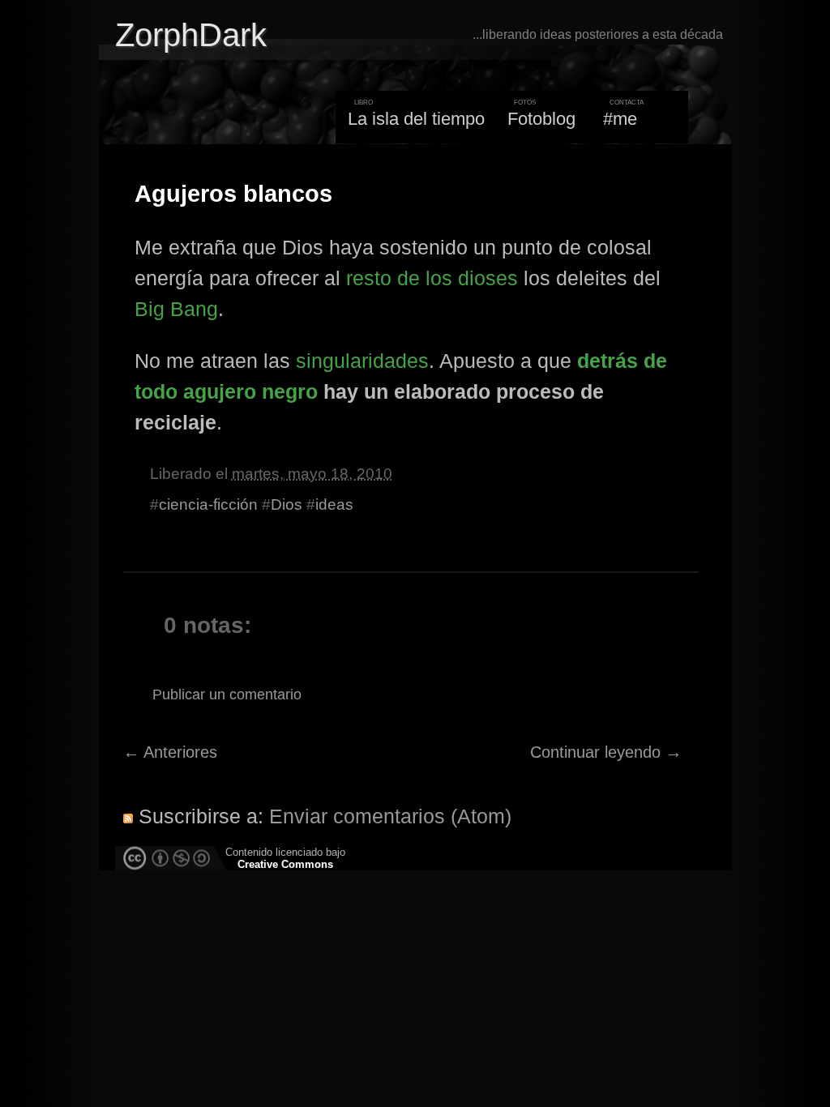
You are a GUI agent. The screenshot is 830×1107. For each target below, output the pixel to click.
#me (620, 119)
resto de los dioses (432, 278)
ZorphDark (191, 35)
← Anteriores (170, 752)
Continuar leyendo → (606, 752)
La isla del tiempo (416, 119)
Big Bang (176, 308)
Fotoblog (541, 119)
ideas (334, 504)
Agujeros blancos (233, 194)
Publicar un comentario (227, 694)
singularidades (362, 360)
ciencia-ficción (208, 504)
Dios (286, 504)
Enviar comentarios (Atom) (390, 816)
